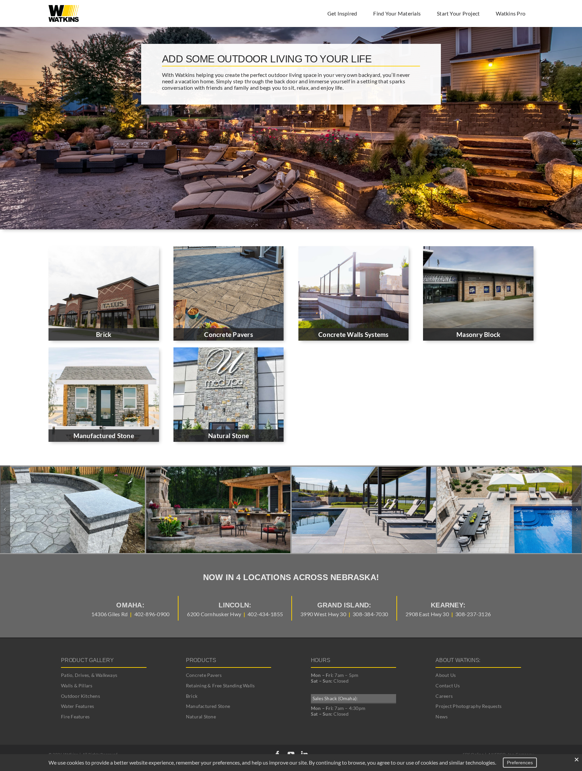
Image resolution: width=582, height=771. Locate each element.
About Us (445, 675)
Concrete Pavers (204, 675)
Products (201, 660)
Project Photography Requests (468, 706)
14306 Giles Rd (109, 614)
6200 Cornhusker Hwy (214, 614)
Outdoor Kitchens (80, 696)
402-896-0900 (152, 614)
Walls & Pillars (77, 685)
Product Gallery (87, 660)
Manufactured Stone (208, 706)
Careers (444, 696)
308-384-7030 (370, 614)
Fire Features (75, 716)
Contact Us (447, 685)
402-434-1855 (265, 614)
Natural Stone (201, 716)
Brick (191, 696)
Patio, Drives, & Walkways (89, 675)
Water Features (77, 706)
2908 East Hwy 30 (427, 614)
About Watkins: (457, 660)
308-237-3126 (473, 614)
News (441, 716)
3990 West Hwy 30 (323, 614)
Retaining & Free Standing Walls (220, 685)
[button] (5, 509)
